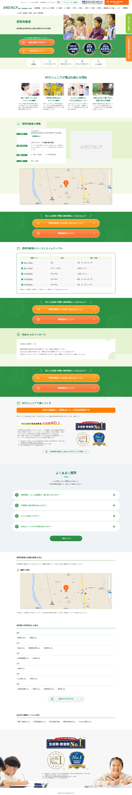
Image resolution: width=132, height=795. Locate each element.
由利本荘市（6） (49, 689)
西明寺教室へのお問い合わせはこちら (66, 223)
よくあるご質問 (34, 2)
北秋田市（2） (48, 648)
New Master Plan (54, 721)
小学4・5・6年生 (90, 8)
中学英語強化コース (40, 721)
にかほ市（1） (22, 678)
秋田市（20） (22, 637)
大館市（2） (33, 637)
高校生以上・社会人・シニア (112, 8)
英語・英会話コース (24, 721)
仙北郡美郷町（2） (23, 658)
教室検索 (37, 8)
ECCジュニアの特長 (48, 8)
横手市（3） (62, 689)
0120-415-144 (51, 147)
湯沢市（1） (36, 689)
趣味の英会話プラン (69, 721)
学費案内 (125, 8)
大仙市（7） (21, 668)
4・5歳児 (67, 8)
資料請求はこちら (66, 233)
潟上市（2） (21, 648)
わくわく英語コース (85, 721)
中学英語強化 (52, 154)
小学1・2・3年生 (77, 8)
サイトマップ (24, 2)
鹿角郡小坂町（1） (34, 648)
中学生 (99, 8)
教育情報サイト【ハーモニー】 (48, 2)
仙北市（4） (36, 658)
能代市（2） (34, 678)
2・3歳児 (59, 8)
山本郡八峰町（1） (23, 689)
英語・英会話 (38, 154)
